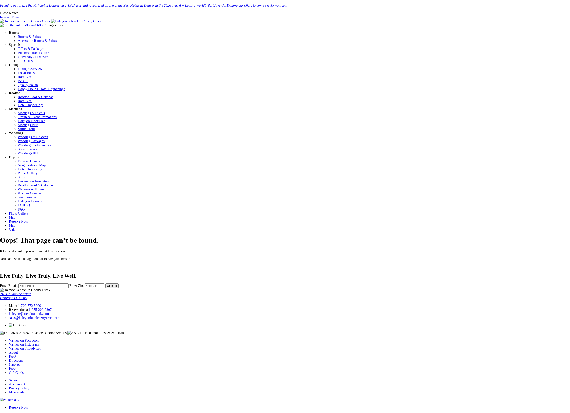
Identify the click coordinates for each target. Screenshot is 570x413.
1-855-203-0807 (40, 310)
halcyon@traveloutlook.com (29, 314)
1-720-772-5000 (29, 306)
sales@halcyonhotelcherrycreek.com (34, 318)
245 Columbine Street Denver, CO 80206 (15, 296)
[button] (9, 13)
